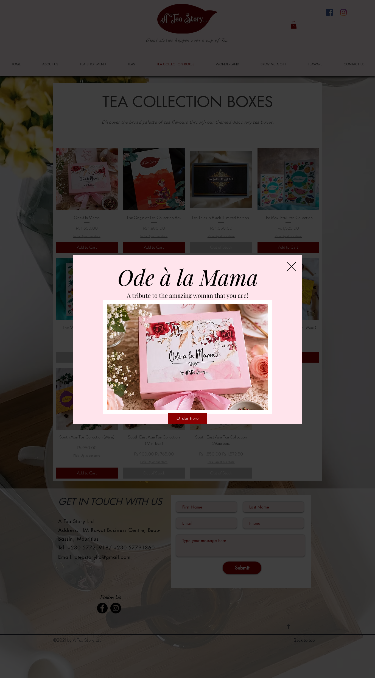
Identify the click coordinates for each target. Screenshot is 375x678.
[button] (291, 266)
